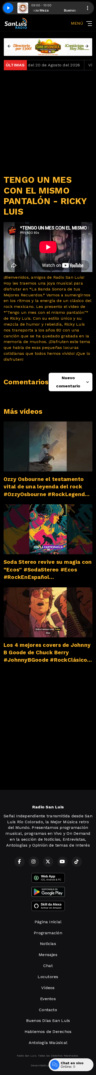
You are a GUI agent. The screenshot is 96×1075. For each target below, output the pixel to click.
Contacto (48, 1009)
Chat (48, 965)
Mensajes (48, 954)
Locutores (48, 976)
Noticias (48, 943)
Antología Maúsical (48, 1042)
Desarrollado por (41, 1065)
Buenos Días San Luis (48, 1020)
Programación (48, 932)
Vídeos (48, 987)
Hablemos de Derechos (48, 1031)
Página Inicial (48, 921)
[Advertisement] (48, 122)
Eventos (48, 998)
